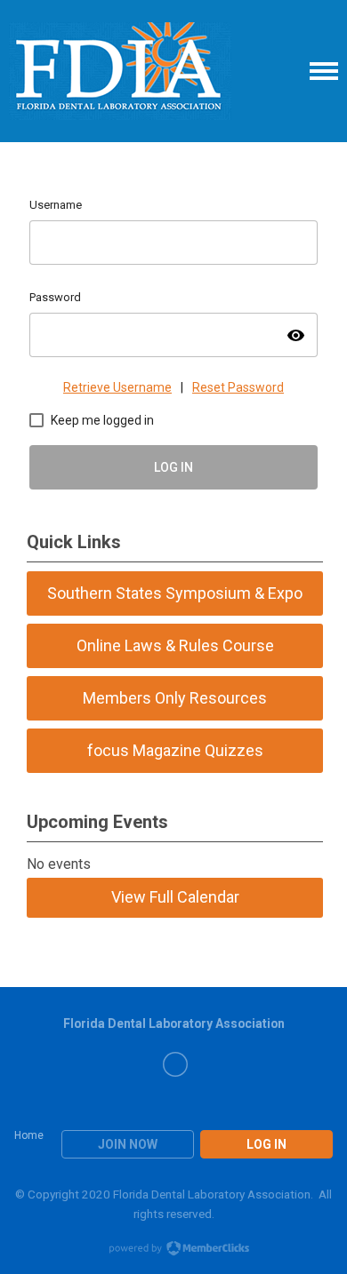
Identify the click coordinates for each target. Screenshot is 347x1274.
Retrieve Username (117, 387)
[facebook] (175, 1064)
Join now (127, 1144)
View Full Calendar (175, 897)
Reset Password (238, 387)
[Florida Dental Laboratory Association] (120, 71)
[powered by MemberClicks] (173, 1250)
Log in (266, 1144)
